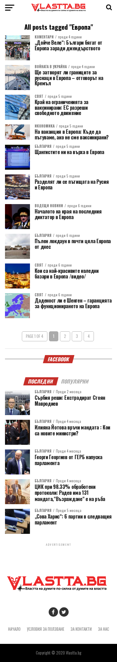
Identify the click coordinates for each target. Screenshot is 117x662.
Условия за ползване (45, 629)
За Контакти (81, 629)
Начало (14, 629)
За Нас (103, 629)
